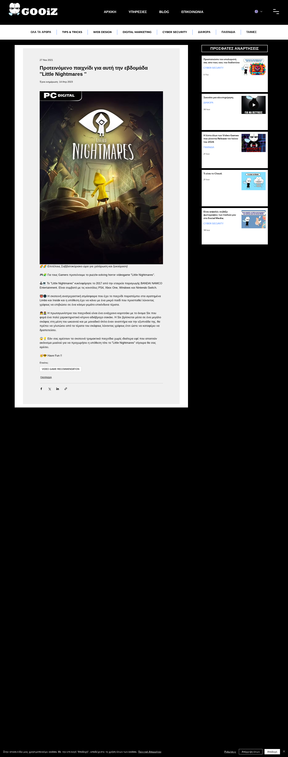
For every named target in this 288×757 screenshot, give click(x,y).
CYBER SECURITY (214, 67)
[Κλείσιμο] (284, 751)
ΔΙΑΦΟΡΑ (208, 102)
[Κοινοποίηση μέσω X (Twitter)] (49, 388)
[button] (138, 12)
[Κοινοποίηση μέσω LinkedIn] (57, 388)
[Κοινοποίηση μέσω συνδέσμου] (65, 388)
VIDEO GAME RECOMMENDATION (60, 369)
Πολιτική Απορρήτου (149, 751)
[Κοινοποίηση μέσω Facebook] (41, 388)
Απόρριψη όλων (251, 751)
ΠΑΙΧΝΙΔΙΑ (46, 377)
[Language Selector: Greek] (258, 11)
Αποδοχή (272, 751)
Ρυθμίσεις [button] (230, 751)
